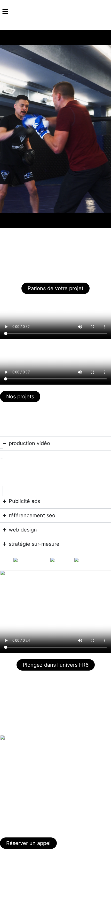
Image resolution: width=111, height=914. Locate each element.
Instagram (9, 866)
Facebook (9, 879)
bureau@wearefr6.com (20, 815)
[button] (55, 11)
